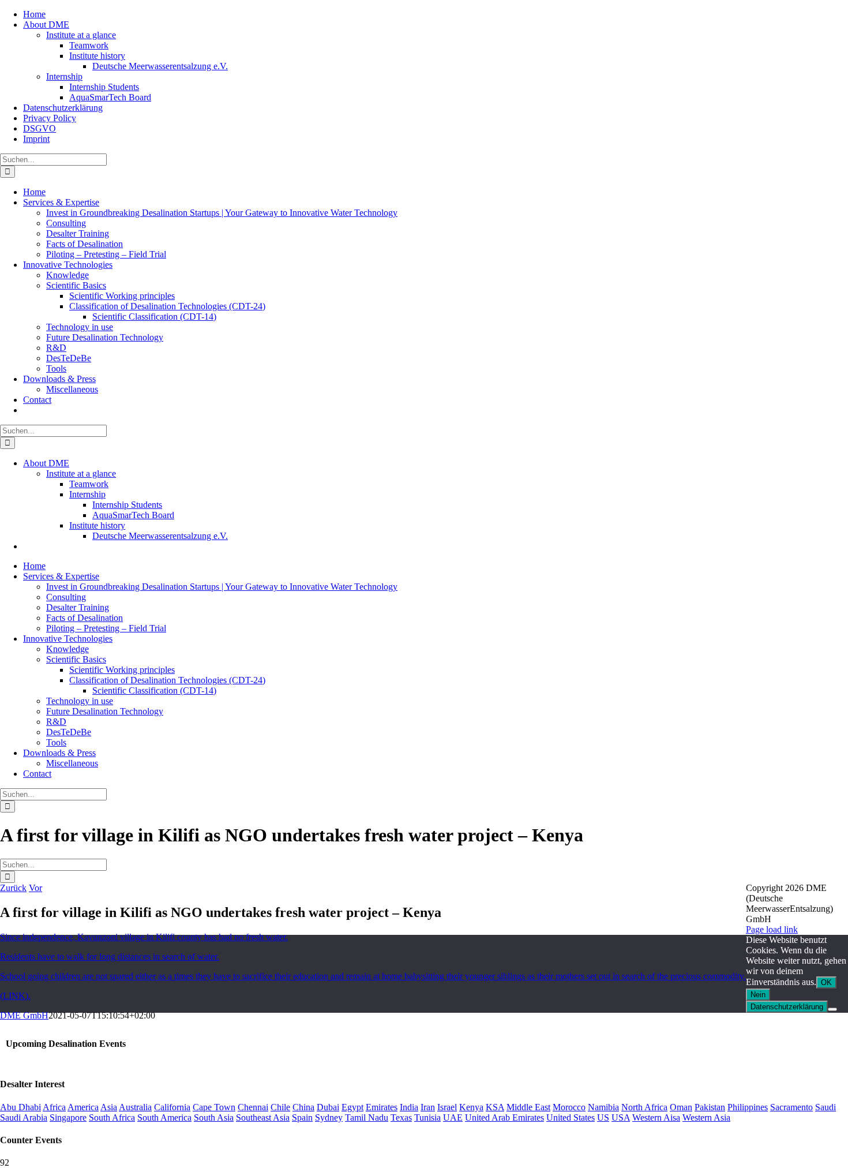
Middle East (528, 1107)
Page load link (772, 929)
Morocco (569, 1107)
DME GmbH (24, 1015)
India (409, 1107)
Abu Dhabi (20, 1107)
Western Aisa (656, 1117)
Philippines (747, 1107)
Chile (280, 1107)
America (83, 1107)
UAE (453, 1117)
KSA (495, 1107)
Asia (108, 1107)
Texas (401, 1117)
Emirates (381, 1107)
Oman (681, 1107)
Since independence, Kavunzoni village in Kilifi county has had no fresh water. (144, 937)
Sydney (329, 1117)
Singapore (68, 1117)
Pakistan (710, 1107)
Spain (302, 1117)
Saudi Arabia (23, 1117)
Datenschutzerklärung (787, 1006)
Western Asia (706, 1117)
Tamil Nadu (366, 1117)
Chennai (253, 1107)
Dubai (328, 1107)
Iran (428, 1107)
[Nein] (832, 1009)
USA (620, 1117)
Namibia (603, 1107)
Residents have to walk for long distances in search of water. (109, 956)
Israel (447, 1107)
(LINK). (15, 996)
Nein (758, 994)
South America (164, 1117)
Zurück (13, 888)
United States (570, 1117)
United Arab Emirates (504, 1117)
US (603, 1117)
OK (826, 982)
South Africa (112, 1117)
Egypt (352, 1107)
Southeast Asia (263, 1117)
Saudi (825, 1107)
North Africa (644, 1107)
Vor (35, 888)
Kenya (471, 1107)
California (172, 1107)
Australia (135, 1107)
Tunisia (427, 1117)
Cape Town (214, 1107)
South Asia (214, 1117)
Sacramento (791, 1107)
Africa (54, 1107)
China (303, 1107)
